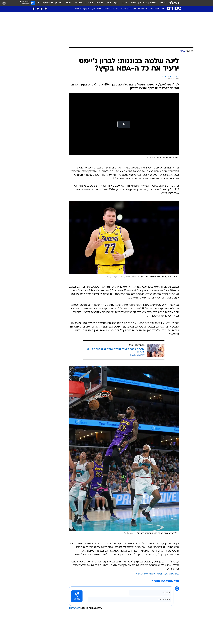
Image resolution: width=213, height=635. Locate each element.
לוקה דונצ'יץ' (162, 574)
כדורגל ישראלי (140, 9)
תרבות (133, 3)
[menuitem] (161, 2)
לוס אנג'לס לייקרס (148, 574)
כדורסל (116, 9)
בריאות (99, 3)
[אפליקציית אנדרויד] (46, 8)
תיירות (90, 3)
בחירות (143, 3)
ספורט (153, 3)
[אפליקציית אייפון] (42, 8)
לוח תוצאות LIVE (156, 9)
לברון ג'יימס (174, 574)
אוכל (108, 3)
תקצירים (91, 9)
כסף (116, 3)
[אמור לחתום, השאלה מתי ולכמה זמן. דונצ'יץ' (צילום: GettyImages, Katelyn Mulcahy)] (124, 240)
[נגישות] (4, 3)
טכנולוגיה (79, 3)
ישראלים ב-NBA (104, 9)
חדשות (163, 3)
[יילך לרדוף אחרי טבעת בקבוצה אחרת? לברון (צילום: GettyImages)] (124, 451)
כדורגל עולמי (126, 9)
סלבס (124, 3)
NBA (138, 574)
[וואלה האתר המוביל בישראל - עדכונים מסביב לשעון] (174, 2)
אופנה (68, 3)
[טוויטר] (38, 8)
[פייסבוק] (34, 8)
